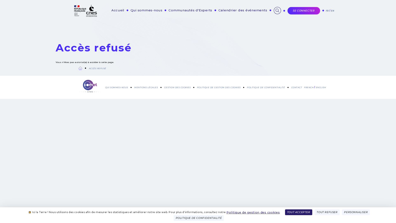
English (321, 87)
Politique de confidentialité (266, 87)
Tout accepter (298, 212)
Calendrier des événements (242, 10)
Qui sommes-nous (147, 10)
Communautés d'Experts (190, 10)
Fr (327, 10)
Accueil (117, 10)
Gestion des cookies (177, 87)
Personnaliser (356, 212)
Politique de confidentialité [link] (199, 217)
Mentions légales (146, 87)
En (332, 10)
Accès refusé (97, 68)
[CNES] (85, 15)
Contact (296, 87)
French (309, 87)
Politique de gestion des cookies (253, 212)
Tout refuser (327, 212)
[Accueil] (90, 86)
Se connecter (304, 10)
